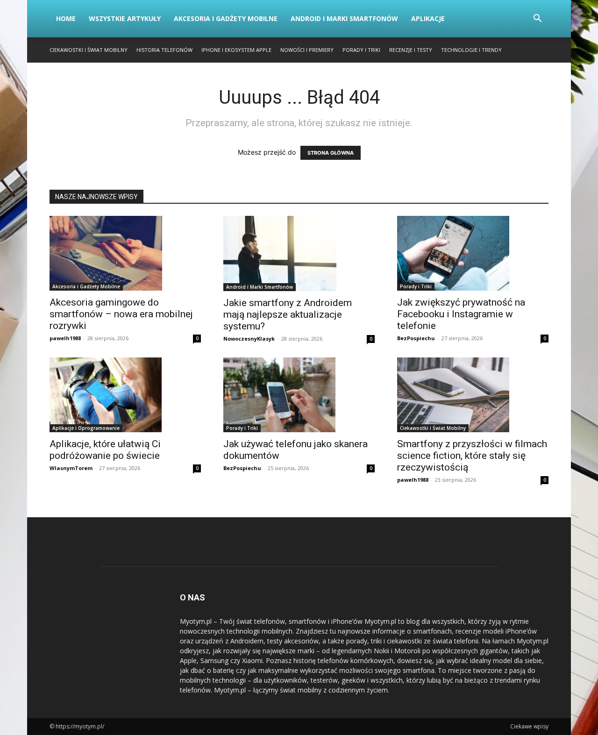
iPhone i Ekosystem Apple (236, 49)
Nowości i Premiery (307, 49)
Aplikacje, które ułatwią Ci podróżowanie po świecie (105, 449)
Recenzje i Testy (410, 49)
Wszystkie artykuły (125, 18)
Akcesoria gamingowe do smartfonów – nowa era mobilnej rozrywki (121, 314)
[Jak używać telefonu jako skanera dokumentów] (299, 394)
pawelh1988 (65, 338)
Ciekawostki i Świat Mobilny (89, 49)
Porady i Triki (361, 49)
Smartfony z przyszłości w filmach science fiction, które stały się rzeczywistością (472, 455)
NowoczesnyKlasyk (249, 338)
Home (66, 18)
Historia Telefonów (164, 49)
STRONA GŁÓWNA (330, 153)
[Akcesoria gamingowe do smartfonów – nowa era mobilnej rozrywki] (125, 253)
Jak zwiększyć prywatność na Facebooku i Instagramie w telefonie (461, 314)
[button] (537, 19)
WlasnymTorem (71, 467)
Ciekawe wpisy (529, 726)
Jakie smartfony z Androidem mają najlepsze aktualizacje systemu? (287, 314)
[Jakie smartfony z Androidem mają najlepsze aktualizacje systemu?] (299, 253)
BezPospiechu (416, 338)
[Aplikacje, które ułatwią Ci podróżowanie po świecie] (125, 394)
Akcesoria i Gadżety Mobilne (226, 18)
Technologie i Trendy (471, 49)
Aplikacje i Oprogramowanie (86, 428)
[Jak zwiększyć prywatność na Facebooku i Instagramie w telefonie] (472, 253)
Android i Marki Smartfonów (344, 18)
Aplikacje (428, 18)
